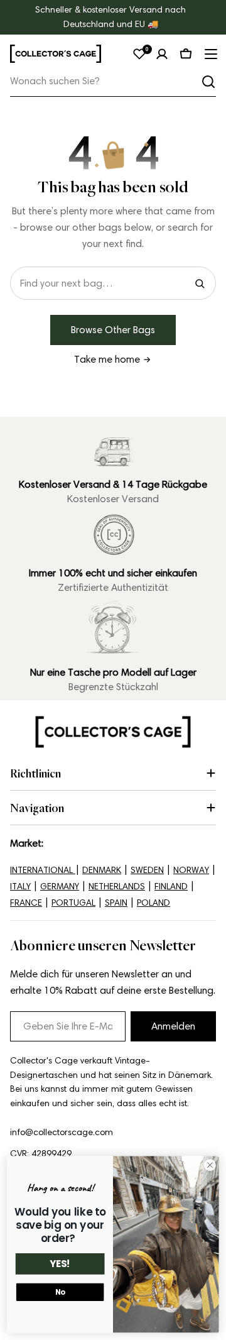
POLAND (153, 903)
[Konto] (162, 54)
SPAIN (116, 903)
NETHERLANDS (117, 886)
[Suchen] (208, 81)
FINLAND (171, 886)
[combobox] (113, 81)
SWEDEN (147, 870)
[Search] (199, 283)
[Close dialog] (210, 1165)
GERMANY (59, 886)
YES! (60, 1264)
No (60, 1292)
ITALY (20, 886)
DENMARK (101, 870)
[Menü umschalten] (209, 54)
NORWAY (191, 870)
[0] (139, 54)
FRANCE (26, 903)
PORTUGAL (73, 903)
